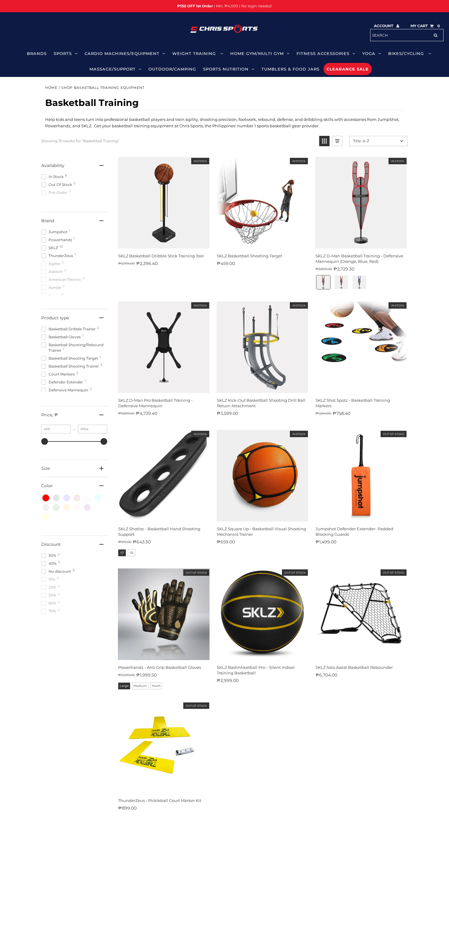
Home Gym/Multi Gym (257, 53)
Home (51, 87)
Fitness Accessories (323, 53)
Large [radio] (124, 686)
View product (361, 515)
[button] (324, 141)
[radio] (323, 282)
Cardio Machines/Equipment (122, 53)
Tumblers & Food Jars (290, 69)
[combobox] (407, 35)
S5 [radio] (131, 553)
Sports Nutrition (226, 69)
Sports (63, 53)
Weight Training (194, 53)
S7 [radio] (122, 553)
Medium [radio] (140, 686)
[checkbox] (45, 498)
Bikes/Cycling (406, 53)
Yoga (368, 53)
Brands (37, 53)
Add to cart (163, 242)
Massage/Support (112, 69)
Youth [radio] (156, 686)
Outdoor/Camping (172, 69)
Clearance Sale (348, 69)
